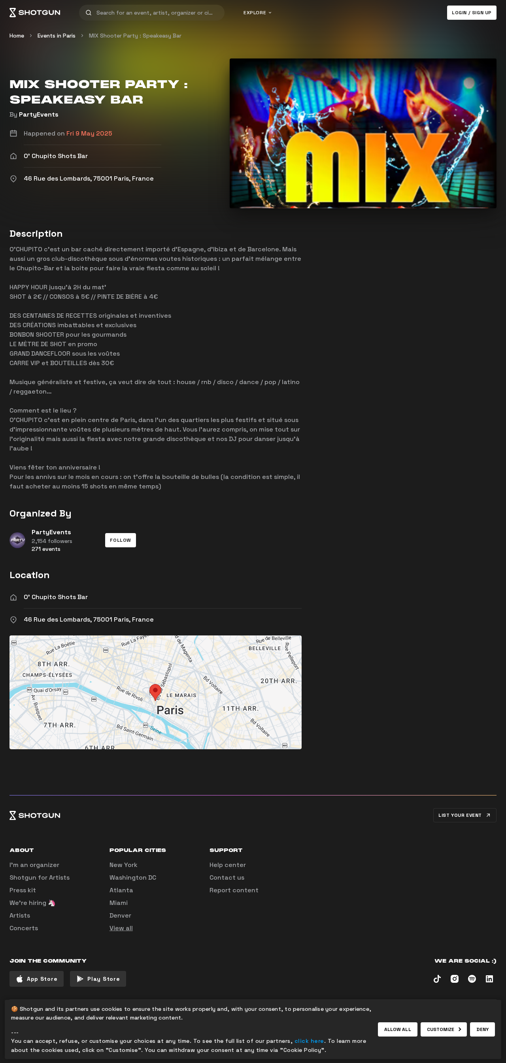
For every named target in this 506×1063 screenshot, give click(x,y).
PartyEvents (39, 114)
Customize (441, 1029)
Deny (482, 1029)
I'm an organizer (34, 865)
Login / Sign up (472, 12)
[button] (120, 540)
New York (124, 865)
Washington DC (133, 877)
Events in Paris (57, 35)
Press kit (22, 890)
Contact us (227, 877)
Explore (255, 12)
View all (121, 928)
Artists (19, 915)
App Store (42, 978)
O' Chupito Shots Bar (56, 597)
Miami (119, 903)
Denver (120, 915)
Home (16, 35)
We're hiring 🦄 (32, 903)
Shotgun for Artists (39, 877)
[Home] (34, 12)
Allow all (397, 1029)
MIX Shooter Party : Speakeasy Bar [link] (135, 35)
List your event (460, 815)
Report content (234, 890)
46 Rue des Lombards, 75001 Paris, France (89, 619)
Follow (120, 540)
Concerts (23, 928)
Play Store (103, 978)
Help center (228, 865)
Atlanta (121, 890)
